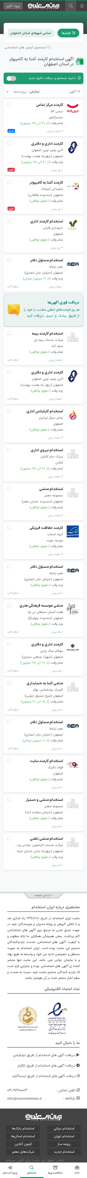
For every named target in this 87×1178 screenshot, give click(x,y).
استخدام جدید (64, 1151)
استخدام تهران (64, 1136)
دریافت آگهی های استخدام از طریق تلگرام (47, 1065)
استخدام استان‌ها (23, 1136)
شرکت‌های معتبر (23, 1151)
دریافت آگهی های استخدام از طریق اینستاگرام (45, 1076)
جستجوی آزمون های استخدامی (26, 47)
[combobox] (16, 91)
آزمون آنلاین (23, 1144)
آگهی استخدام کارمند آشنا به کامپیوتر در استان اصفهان (41, 62)
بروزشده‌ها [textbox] (20, 91)
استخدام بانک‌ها (23, 1128)
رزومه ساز (64, 1144)
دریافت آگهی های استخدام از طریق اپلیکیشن (44, 1055)
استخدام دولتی (64, 1128)
